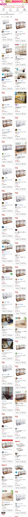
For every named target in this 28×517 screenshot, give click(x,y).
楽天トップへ (24, 4)
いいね (11, 39)
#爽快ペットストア (18, 505)
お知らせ (17, 9)
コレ (4, 39)
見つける (10, 9)
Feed (3, 9)
